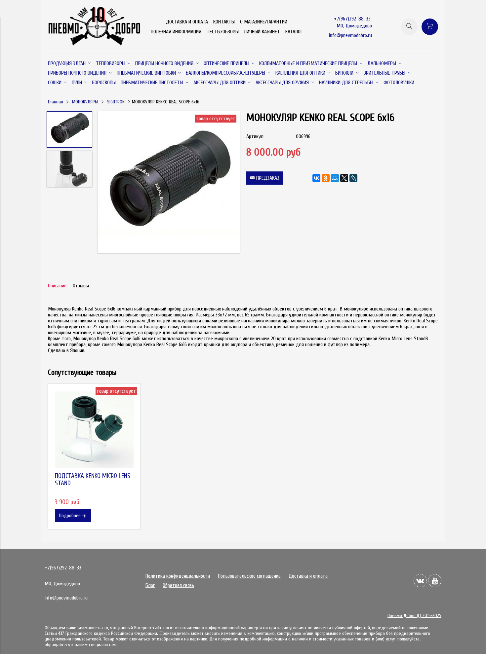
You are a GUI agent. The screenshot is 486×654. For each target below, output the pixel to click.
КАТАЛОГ (294, 32)
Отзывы (81, 286)
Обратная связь (178, 585)
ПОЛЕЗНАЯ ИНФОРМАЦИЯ (176, 32)
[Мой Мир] (335, 178)
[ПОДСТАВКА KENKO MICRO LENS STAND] (94, 429)
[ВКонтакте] (316, 178)
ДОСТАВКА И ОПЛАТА (187, 22)
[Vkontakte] (420, 580)
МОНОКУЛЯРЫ (85, 102)
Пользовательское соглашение (249, 576)
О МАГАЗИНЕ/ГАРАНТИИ (263, 22)
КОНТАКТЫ (224, 22)
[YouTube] (434, 580)
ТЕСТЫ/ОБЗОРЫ (223, 32)
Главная (55, 102)
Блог (150, 585)
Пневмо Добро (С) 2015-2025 (414, 615)
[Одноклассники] (326, 178)
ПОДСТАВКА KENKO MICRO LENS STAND (92, 479)
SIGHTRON (116, 102)
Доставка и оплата (308, 576)
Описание (57, 286)
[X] (344, 178)
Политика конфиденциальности (177, 576)
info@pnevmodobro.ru (350, 35)
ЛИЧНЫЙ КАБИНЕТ (262, 32)
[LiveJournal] (353, 178)
